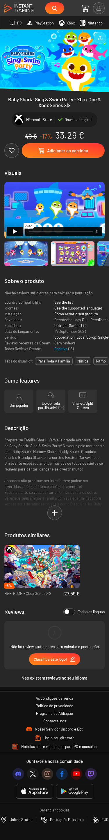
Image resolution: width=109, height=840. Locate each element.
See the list (63, 302)
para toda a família (53, 361)
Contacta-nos (54, 721)
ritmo (101, 361)
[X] (33, 774)
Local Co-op (86, 337)
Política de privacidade (54, 705)
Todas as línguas (91, 611)
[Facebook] (62, 774)
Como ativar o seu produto (76, 314)
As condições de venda (54, 698)
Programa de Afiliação (54, 713)
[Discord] (18, 774)
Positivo (61, 348)
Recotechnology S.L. (71, 319)
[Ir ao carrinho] (85, 8)
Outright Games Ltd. (71, 325)
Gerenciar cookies (54, 810)
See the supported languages (78, 308)
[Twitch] (91, 774)
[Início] (18, 8)
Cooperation (64, 337)
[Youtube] (76, 774)
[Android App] (74, 791)
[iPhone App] (34, 791)
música (83, 361)
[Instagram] (47, 774)
